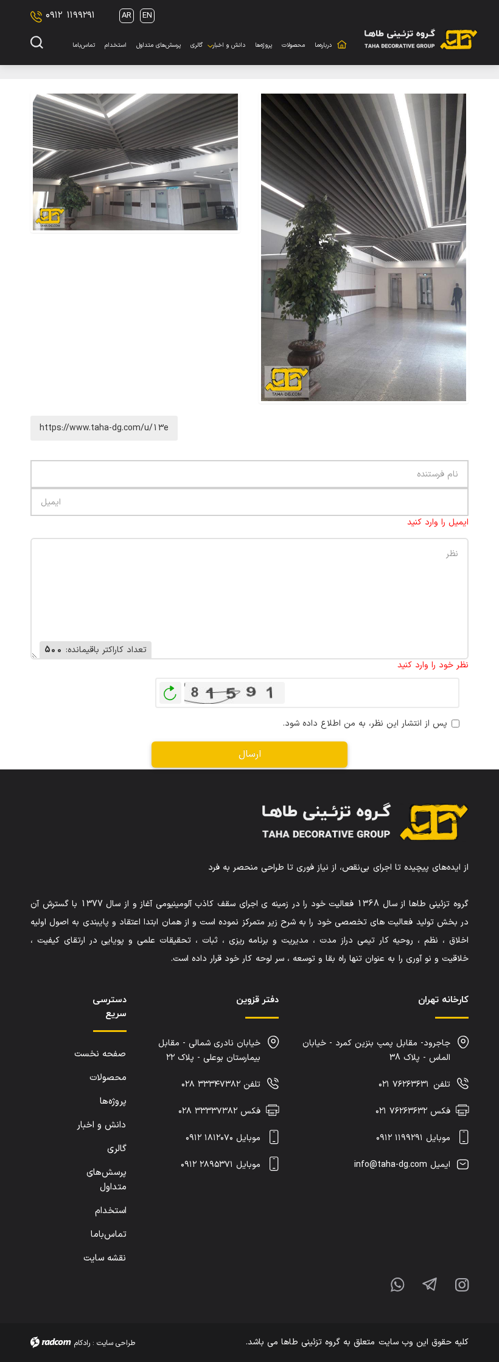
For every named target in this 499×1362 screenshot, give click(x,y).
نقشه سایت (104, 1258)
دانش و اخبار (101, 1125)
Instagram (453, 1283)
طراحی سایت (116, 1343)
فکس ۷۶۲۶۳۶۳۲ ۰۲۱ (412, 1111)
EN (147, 16)
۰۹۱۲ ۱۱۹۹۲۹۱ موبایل (413, 1138)
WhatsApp (388, 1283)
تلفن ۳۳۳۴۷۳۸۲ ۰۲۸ (220, 1084)
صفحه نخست (100, 1054)
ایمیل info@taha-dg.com (402, 1164)
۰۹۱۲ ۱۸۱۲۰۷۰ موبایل (223, 1138)
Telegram (420, 1284)
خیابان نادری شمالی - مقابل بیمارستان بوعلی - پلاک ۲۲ (209, 1050)
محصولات (108, 1078)
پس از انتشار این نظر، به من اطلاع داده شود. (365, 723)
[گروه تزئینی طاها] (421, 38)
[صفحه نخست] (341, 38)
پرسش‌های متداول (106, 1180)
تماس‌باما (109, 1235)
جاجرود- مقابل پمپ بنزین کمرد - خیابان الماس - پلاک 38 (376, 1050)
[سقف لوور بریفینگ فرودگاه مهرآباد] (364, 247)
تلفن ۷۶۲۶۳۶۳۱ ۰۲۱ (414, 1084)
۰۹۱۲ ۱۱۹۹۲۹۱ (70, 15)
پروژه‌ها (113, 1102)
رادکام (82, 1343)
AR (126, 16)
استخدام (111, 1211)
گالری (117, 1149)
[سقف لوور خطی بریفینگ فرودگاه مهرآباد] (135, 247)
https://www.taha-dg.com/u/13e (104, 428)
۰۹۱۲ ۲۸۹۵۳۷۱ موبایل (220, 1164)
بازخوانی (170, 690)
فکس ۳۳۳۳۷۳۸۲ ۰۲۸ (219, 1111)
